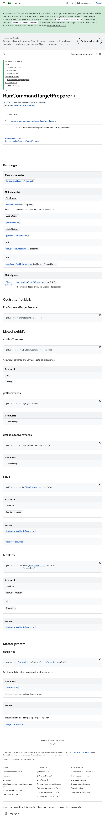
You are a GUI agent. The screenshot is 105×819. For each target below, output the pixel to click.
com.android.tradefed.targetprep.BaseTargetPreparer (33, 121)
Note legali (42, 807)
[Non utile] (100, 54)
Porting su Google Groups (47, 796)
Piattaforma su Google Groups (49, 788)
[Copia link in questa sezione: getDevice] (17, 652)
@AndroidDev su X (44, 776)
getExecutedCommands (16, 235)
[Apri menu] (4, 3)
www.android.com (78, 780)
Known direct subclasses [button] (22, 139)
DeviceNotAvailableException (20, 531)
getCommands (12, 222)
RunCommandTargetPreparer (19, 181)
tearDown (10, 264)
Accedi (99, 3)
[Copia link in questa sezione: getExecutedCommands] (34, 435)
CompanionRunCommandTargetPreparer (22, 141)
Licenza (52, 807)
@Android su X (43, 772)
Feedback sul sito (73, 807)
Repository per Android (12, 772)
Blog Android (42, 780)
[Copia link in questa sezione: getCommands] (23, 393)
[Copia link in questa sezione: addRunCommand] (26, 339)
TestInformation (20, 249)
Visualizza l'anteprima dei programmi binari (18, 785)
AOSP (5, 54)
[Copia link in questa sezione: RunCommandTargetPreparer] (40, 307)
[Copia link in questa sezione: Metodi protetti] (28, 644)
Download (7, 780)
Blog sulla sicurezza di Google (49, 784)
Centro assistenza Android (82, 772)
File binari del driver (11, 794)
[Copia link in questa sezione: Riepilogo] (19, 165)
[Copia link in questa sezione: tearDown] (17, 555)
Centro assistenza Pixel (80, 776)
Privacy (61, 807)
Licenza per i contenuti (80, 752)
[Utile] (96, 54)
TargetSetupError (14, 542)
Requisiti (6, 776)
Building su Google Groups (48, 792)
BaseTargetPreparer (24, 105)
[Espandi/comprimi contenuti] (21, 61)
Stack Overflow (77, 788)
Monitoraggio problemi (80, 792)
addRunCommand (13, 204)
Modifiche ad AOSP (56, 25)
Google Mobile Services (80, 784)
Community (30, 807)
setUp (8, 249)
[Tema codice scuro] (100, 315)
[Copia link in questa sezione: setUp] (12, 477)
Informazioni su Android (13, 807)
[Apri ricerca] (67, 3)
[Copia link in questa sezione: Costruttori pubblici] (35, 299)
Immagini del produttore (13, 790)
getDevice (22, 282)
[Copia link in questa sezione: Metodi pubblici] (28, 331)
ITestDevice (8, 283)
